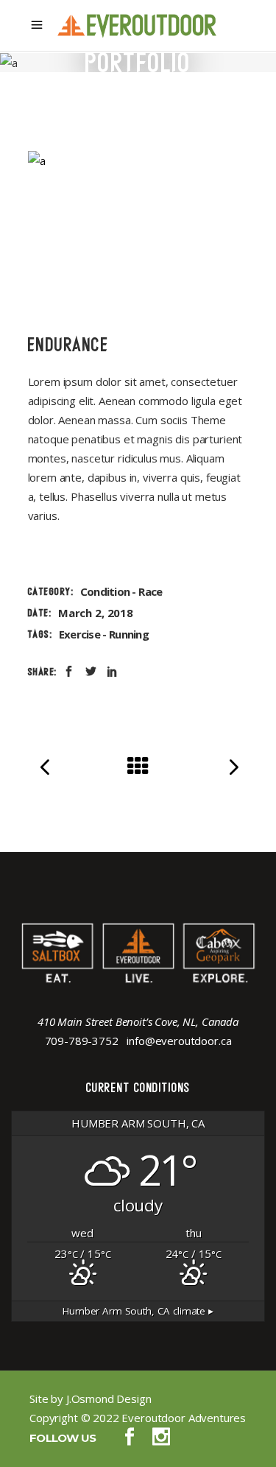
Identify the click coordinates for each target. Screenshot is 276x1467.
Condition (105, 591)
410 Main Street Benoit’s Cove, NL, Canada (138, 1021)
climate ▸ (138, 1311)
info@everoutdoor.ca (179, 1040)
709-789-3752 (81, 1040)
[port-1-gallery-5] (138, 160)
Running (129, 634)
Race (150, 591)
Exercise (79, 634)
